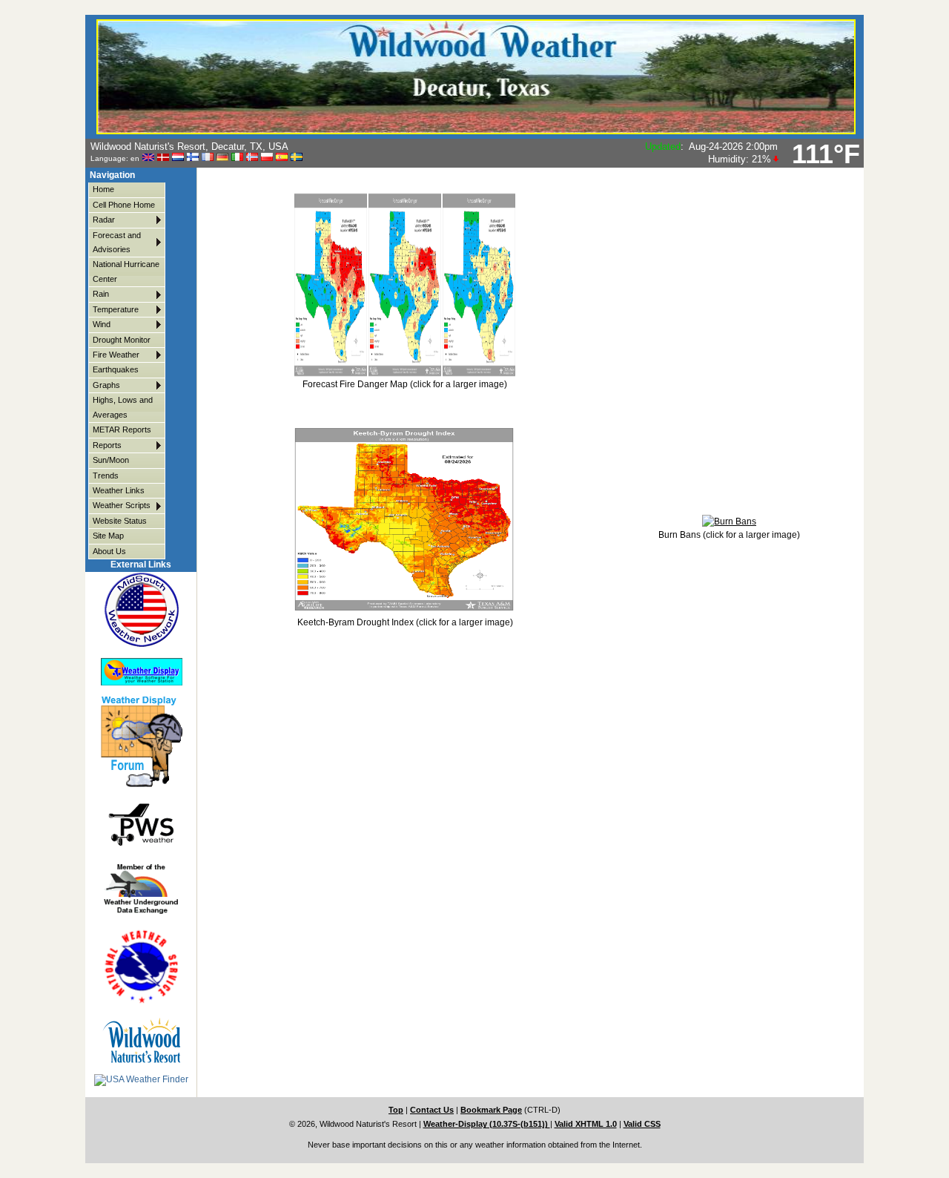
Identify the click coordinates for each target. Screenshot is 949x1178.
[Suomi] (193, 157)
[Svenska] (296, 157)
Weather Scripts (122, 505)
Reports (107, 445)
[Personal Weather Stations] (141, 824)
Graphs (106, 385)
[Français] (208, 157)
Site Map (108, 535)
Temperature (116, 309)
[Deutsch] (222, 157)
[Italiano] (237, 157)
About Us (109, 551)
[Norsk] (252, 157)
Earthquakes (116, 369)
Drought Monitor (122, 339)
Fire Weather (116, 354)
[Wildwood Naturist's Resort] (141, 1040)
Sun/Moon (111, 459)
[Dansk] (163, 157)
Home (103, 189)
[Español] (282, 157)
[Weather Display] (141, 672)
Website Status (120, 520)
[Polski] (267, 157)
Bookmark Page (491, 1109)
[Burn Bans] (729, 521)
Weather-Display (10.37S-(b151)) (486, 1123)
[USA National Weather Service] (141, 967)
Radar (104, 219)
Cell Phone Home (124, 204)
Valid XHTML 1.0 (586, 1123)
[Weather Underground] (141, 888)
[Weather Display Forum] (141, 742)
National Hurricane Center (126, 271)
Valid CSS (642, 1123)
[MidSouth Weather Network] (141, 609)
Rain (101, 293)
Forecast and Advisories (117, 242)
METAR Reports (122, 429)
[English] (148, 157)
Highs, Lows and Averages (123, 406)
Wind (101, 324)
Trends (106, 475)
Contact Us (432, 1109)
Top (395, 1109)
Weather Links (119, 490)
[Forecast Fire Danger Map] (405, 374)
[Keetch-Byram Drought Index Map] (404, 609)
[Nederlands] (178, 157)
